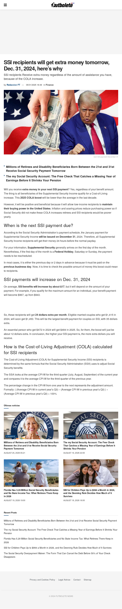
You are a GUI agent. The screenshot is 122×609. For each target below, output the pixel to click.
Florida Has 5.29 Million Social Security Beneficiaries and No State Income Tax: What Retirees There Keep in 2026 (31, 493)
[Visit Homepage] (63, 4)
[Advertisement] (61, 32)
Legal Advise (64, 579)
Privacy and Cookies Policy (42, 579)
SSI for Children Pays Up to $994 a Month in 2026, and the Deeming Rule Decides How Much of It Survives (89, 493)
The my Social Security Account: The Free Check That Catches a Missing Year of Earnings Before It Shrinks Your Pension (60, 178)
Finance (50, 84)
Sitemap (87, 579)
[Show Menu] (5, 5)
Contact (77, 579)
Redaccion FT (13, 84)
